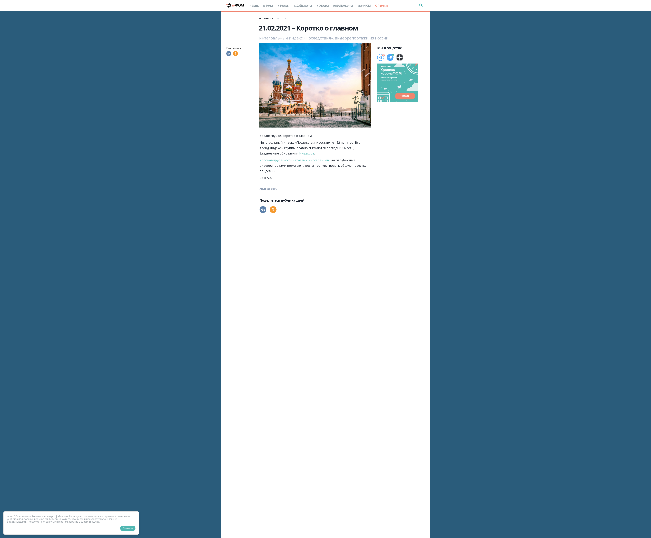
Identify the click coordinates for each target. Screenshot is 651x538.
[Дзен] (399, 57)
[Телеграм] (380, 57)
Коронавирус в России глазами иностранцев (294, 160)
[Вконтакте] (228, 53)
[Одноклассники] (235, 53)
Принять (128, 528)
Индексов (306, 153)
